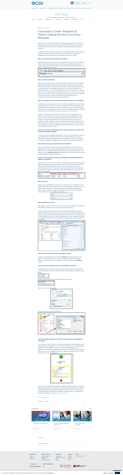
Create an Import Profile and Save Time (61, 424)
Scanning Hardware (45, 459)
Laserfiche (40, 19)
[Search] (89, 3)
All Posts (33, 19)
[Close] (121, 473)
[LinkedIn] (31, 466)
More (82, 19)
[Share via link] (48, 397)
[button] (35, 8)
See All (90, 408)
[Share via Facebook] (38, 397)
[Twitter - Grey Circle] (39, 466)
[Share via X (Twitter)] (41, 397)
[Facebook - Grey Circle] (38, 466)
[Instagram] (34, 466)
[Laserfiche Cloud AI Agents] (41, 416)
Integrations (66, 19)
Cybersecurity (59, 19)
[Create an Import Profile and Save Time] (61, 416)
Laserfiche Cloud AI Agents (40, 423)
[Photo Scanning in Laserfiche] (82, 416)
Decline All (111, 473)
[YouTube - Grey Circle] (32, 466)
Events (57, 459)
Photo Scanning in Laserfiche (80, 424)
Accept (117, 473)
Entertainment (75, 19)
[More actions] (84, 28)
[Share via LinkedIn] (44, 397)
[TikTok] (36, 466)
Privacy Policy (50, 473)
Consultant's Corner (49, 19)
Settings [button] (105, 473)
